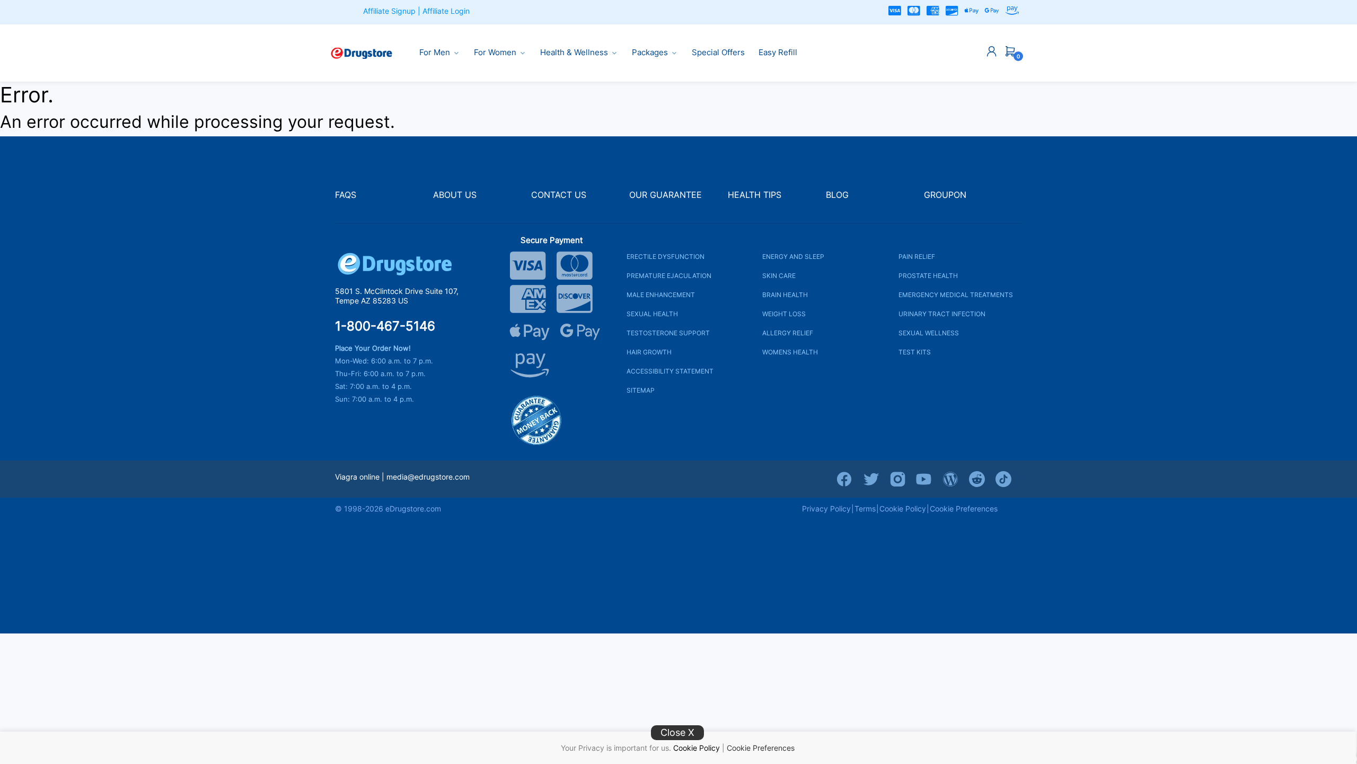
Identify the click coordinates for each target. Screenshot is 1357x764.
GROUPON (945, 195)
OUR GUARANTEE (665, 195)
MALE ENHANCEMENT (661, 295)
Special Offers (718, 52)
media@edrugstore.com (428, 476)
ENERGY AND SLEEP (793, 257)
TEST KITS (914, 352)
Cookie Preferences (761, 747)
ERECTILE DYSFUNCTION (665, 257)
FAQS (345, 195)
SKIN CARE (779, 276)
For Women (495, 52)
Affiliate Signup (389, 10)
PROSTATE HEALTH (928, 276)
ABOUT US (455, 195)
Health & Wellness (574, 52)
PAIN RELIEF (916, 257)
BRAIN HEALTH (785, 295)
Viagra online (357, 476)
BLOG (837, 195)
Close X (677, 732)
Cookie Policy (696, 747)
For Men (434, 52)
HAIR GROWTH (649, 352)
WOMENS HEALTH (790, 352)
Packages (650, 52)
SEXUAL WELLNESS (928, 333)
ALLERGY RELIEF (787, 333)
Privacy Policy (826, 508)
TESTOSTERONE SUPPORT (668, 333)
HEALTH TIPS (754, 195)
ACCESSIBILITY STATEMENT (670, 371)
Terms (865, 508)
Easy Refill (778, 52)
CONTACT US (558, 195)
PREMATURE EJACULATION (669, 276)
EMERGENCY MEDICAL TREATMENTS (955, 295)
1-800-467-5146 (385, 326)
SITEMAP (641, 390)
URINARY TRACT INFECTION (941, 314)
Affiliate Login (446, 10)
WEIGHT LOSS (784, 314)
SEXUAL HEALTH (652, 314)
